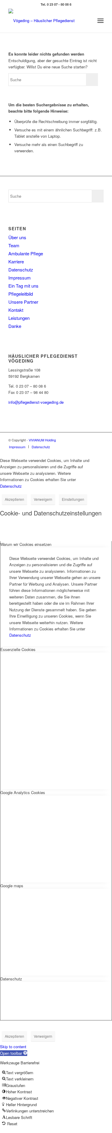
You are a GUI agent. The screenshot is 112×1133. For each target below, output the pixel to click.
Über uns (17, 237)
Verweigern (43, 499)
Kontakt (15, 310)
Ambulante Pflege (25, 253)
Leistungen (19, 318)
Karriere (16, 261)
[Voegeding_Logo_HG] (46, 21)
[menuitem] (100, 20)
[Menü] (100, 20)
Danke (14, 326)
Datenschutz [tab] (11, 979)
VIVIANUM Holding (42, 439)
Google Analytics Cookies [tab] (22, 792)
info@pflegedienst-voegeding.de (36, 402)
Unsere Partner (23, 302)
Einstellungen (73, 499)
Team (13, 245)
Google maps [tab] (11, 885)
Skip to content (13, 1046)
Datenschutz (20, 269)
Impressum (19, 277)
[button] (13, 1053)
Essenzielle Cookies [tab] (18, 649)
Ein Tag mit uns (23, 286)
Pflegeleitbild (20, 294)
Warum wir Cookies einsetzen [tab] (25, 544)
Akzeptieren (14, 499)
